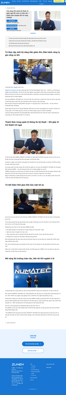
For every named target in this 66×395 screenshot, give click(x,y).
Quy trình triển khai (25, 1)
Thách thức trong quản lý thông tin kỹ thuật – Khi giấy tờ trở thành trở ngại (27, 40)
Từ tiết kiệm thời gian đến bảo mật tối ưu (19, 43)
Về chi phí (18, 1)
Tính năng (14, 1)
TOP (31, 364)
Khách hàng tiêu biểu (34, 1)
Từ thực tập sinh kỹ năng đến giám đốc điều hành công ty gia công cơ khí (27, 38)
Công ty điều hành (50, 364)
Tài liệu (40, 1)
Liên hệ (32, 379)
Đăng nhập (50, 1)
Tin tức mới (45, 1)
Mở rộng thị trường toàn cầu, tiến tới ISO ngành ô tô (22, 45)
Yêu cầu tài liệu (33, 377)
